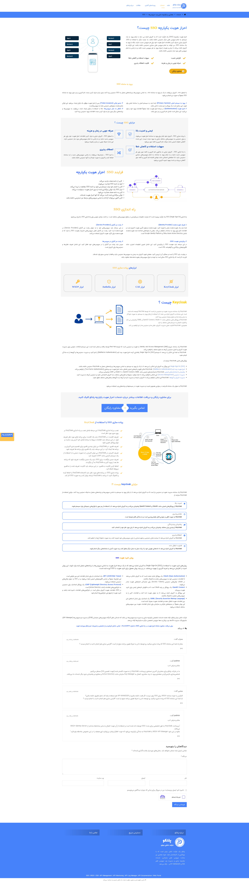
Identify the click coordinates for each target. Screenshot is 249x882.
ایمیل (143, 778)
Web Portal (157, 875)
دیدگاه (184, 756)
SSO (87, 875)
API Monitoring (118, 875)
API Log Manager (131, 875)
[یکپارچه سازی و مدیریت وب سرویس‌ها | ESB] (179, 6)
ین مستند (98, 731)
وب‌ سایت (100, 778)
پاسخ (181, 648)
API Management (106, 875)
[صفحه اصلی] (185, 14)
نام (186, 778)
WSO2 (92, 875)
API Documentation (145, 875)
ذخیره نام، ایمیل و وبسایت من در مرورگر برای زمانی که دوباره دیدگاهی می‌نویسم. (155, 790)
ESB (97, 875)
